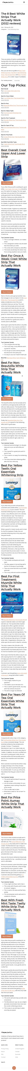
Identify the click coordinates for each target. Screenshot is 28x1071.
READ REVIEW (5, 93)
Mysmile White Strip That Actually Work (15, 120)
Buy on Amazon (7, 183)
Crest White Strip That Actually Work (14, 98)
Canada (17, 1051)
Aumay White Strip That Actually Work (14, 137)
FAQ (2, 1054)
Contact (3, 1057)
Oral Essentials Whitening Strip (12, 113)
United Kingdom (19, 1049)
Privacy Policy (5, 1049)
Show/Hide (17, 80)
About (3, 1051)
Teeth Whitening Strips (13, 29)
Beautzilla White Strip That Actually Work (15, 105)
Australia (17, 1054)
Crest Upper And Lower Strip (12, 91)
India (16, 1057)
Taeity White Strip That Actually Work (14, 144)
